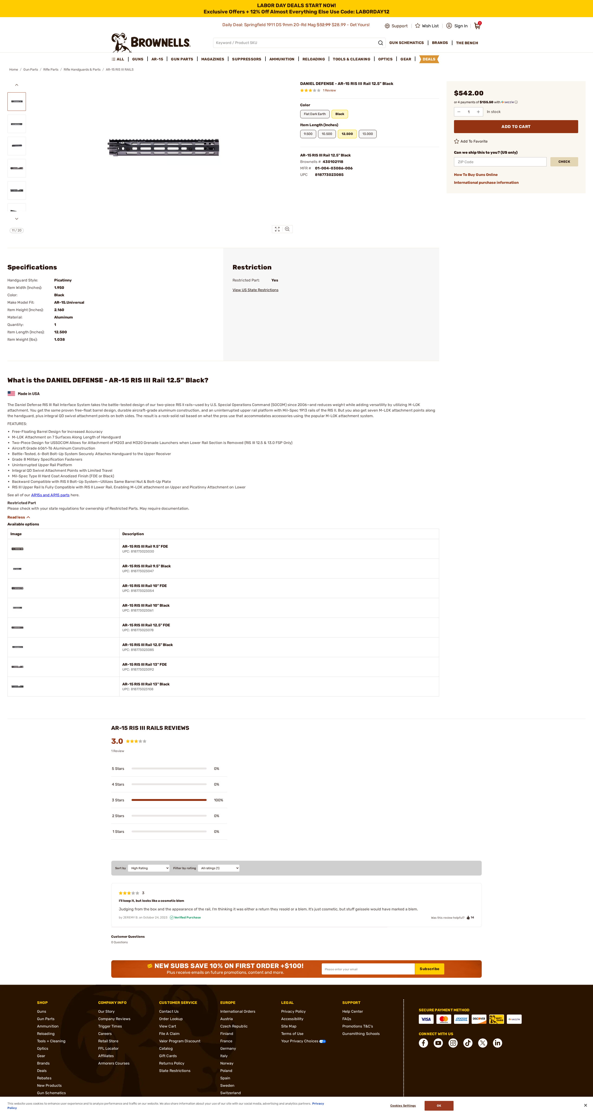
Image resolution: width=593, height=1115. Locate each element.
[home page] (151, 43)
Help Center (352, 1011)
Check (564, 162)
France (226, 1041)
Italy (224, 1056)
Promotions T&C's (357, 1026)
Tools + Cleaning (51, 1041)
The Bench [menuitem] (467, 43)
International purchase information (486, 182)
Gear (41, 1056)
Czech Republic (234, 1026)
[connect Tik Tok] (468, 1043)
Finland (226, 1033)
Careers (105, 1033)
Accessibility (292, 1019)
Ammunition (48, 1026)
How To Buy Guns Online (476, 174)
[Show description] (19, 517)
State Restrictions (174, 1070)
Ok (439, 1106)
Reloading (46, 1033)
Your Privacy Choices (300, 1041)
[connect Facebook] (423, 1043)
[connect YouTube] (438, 1043)
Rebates (44, 1078)
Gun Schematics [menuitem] (406, 43)
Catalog (166, 1048)
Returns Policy (171, 1063)
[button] (457, 26)
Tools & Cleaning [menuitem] (351, 59)
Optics (42, 1048)
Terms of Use (292, 1033)
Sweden (227, 1085)
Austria (226, 1019)
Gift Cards (168, 1056)
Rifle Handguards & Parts (82, 70)
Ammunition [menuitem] (282, 59)
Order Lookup (171, 1019)
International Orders (237, 1011)
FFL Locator (108, 1048)
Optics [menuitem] (385, 59)
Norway (227, 1063)
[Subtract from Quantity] (459, 112)
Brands (43, 1063)
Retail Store (108, 1041)
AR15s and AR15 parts (50, 495)
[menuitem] (120, 59)
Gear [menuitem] (406, 59)
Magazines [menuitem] (212, 59)
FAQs (346, 1019)
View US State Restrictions (255, 290)
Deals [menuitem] (429, 59)
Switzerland (230, 1093)
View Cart (167, 1026)
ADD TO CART (516, 126)
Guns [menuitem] (138, 59)
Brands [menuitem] (440, 43)
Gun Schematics (51, 1093)
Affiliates (106, 1056)
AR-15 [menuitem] (157, 59)
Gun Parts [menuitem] (182, 59)
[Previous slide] (16, 85)
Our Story (106, 1011)
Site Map (288, 1026)
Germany (228, 1048)
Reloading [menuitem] (314, 59)
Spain (225, 1078)
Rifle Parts (50, 70)
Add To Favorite (474, 141)
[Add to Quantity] (478, 112)
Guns (41, 1011)
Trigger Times (110, 1026)
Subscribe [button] (430, 969)
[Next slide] (16, 218)
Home (13, 70)
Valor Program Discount (179, 1041)
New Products (49, 1085)
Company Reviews (114, 1019)
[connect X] (482, 1043)
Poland (226, 1070)
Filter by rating (184, 868)
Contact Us (169, 1011)
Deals (42, 1070)
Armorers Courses (114, 1063)
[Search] (380, 43)
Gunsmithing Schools (361, 1033)
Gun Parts (30, 70)
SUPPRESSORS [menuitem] (247, 59)
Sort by (120, 868)
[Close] (585, 1105)
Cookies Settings (403, 1106)
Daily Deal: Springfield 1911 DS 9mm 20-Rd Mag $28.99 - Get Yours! (296, 24)
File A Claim (169, 1033)
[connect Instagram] (453, 1043)
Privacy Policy (293, 1011)
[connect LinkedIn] (497, 1043)
